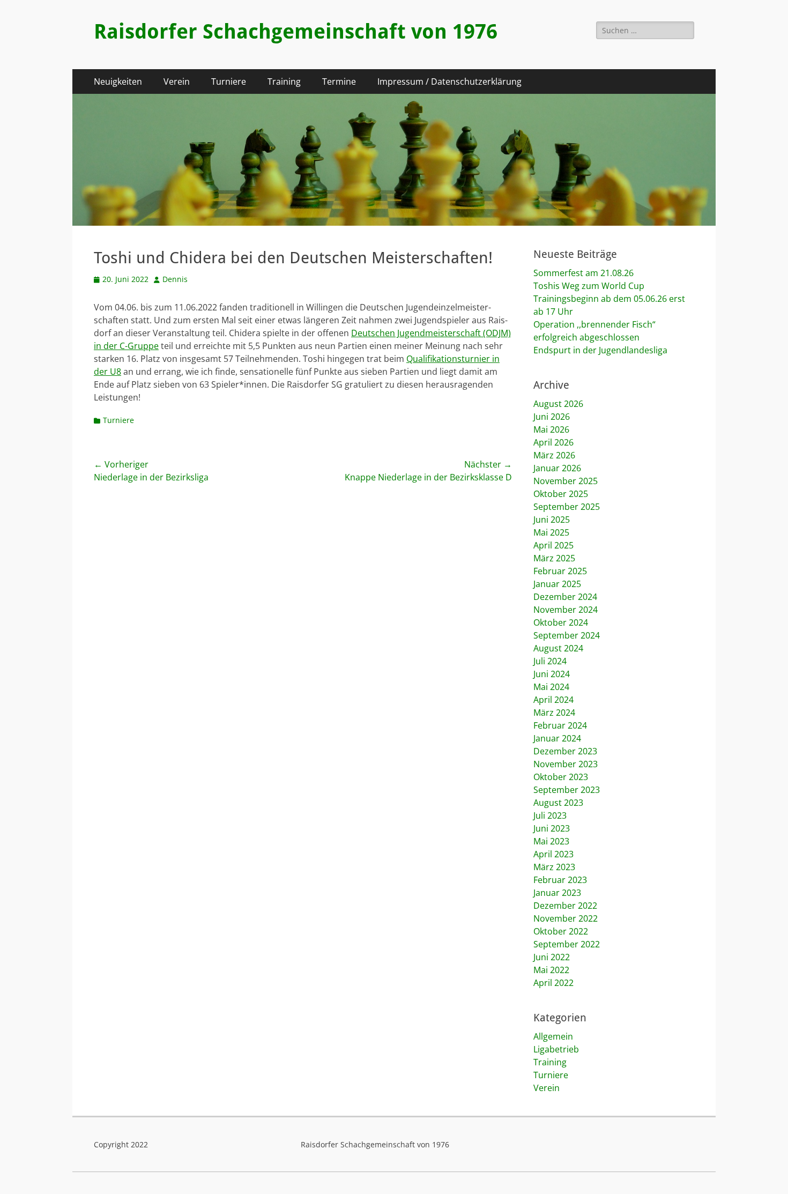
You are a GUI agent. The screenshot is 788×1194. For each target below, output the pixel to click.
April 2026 (553, 442)
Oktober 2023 (560, 777)
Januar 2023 (557, 893)
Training (284, 81)
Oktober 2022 (560, 931)
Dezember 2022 (565, 905)
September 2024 (566, 635)
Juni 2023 (551, 828)
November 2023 (565, 764)
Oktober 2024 (560, 622)
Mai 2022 (551, 970)
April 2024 (553, 700)
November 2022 (565, 918)
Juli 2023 (550, 815)
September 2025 (566, 507)
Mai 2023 (551, 841)
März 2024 (554, 712)
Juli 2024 (550, 661)
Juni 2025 (551, 519)
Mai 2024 (551, 687)
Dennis (175, 279)
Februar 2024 (560, 725)
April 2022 (553, 983)
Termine (339, 81)
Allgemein (553, 1036)
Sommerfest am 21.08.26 (583, 273)
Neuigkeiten (118, 81)
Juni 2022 (551, 957)
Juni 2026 (551, 416)
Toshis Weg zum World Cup (588, 286)
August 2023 (558, 803)
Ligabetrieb (556, 1049)
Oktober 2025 (560, 494)
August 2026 (558, 404)
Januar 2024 (557, 738)
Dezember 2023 (565, 751)
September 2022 (566, 944)
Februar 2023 (560, 880)
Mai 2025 (551, 532)
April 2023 (553, 854)
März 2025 (554, 558)
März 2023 (554, 867)
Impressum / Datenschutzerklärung (449, 81)
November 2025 (565, 481)
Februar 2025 (560, 571)
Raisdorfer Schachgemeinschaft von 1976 (295, 31)
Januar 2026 (557, 468)
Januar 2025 (557, 584)
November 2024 (565, 609)
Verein (176, 81)
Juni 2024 (551, 674)
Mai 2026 (551, 429)
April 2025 (553, 545)
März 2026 (554, 455)
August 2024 (558, 648)
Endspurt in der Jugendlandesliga (600, 350)
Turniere (228, 81)
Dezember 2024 (565, 597)
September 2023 (566, 790)
